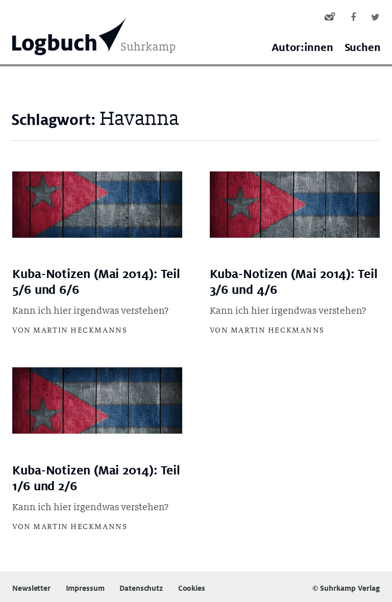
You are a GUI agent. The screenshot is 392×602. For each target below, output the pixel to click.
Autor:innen (302, 47)
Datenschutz (141, 588)
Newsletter (31, 588)
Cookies (191, 588)
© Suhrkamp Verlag (346, 588)
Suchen (363, 47)
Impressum (85, 588)
